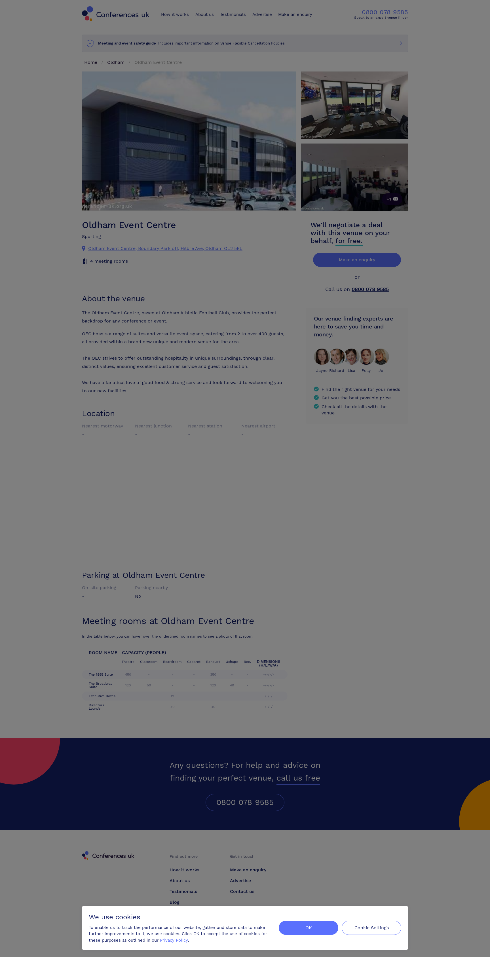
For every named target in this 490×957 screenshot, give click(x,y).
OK (308, 927)
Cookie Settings (371, 927)
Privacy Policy (174, 940)
